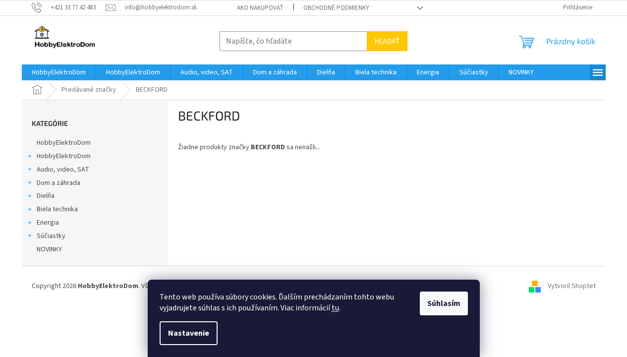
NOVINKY (49, 249)
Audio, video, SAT (63, 170)
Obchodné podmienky (336, 7)
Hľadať (387, 41)
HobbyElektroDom (64, 143)
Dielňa (46, 196)
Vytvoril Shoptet (572, 286)
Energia (48, 223)
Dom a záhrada (58, 183)
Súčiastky (51, 236)
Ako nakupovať (260, 7)
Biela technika (57, 209)
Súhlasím (443, 303)
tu (335, 307)
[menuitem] (59, 72)
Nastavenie (188, 333)
